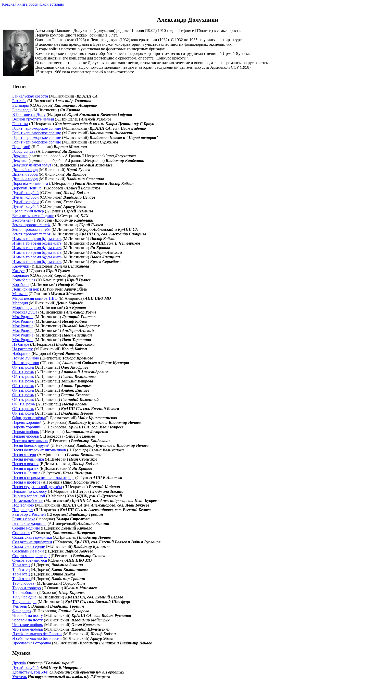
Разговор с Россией (29, 514)
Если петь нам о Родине (33, 215)
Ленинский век (25, 289)
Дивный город (25, 169)
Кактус (18, 271)
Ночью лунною (25, 358)
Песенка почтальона (30, 441)
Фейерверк (21, 611)
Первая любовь (25, 431)
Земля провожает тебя (31, 225)
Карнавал (20, 275)
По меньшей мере (27, 500)
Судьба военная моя (29, 560)
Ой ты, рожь (23, 367)
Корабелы (20, 284)
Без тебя (19, 101)
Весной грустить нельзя (33, 119)
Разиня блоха (23, 519)
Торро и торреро (26, 588)
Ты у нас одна (24, 597)
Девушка (20, 156)
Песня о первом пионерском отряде (43, 477)
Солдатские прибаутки (32, 542)
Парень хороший (27, 422)
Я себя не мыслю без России (37, 634)
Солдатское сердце (28, 546)
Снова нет (21, 533)
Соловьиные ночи (28, 551)
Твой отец (21, 565)
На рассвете (22, 349)
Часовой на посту (27, 615)
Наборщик (21, 353)
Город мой (21, 147)
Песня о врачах (25, 464)
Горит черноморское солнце (36, 128)
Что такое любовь (27, 624)
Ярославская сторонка (31, 643)
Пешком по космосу (29, 491)
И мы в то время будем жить (36, 238)
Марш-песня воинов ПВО (35, 298)
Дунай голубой (25, 192)
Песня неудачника (28, 459)
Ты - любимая (24, 592)
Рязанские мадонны (29, 523)
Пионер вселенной (28, 496)
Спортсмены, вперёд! (31, 556)
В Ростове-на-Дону (29, 114)
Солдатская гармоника (32, 537)
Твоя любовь (23, 583)
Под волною (23, 505)
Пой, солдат (22, 510)
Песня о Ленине (26, 473)
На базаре (20, 344)
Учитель (19, 606)
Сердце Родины (26, 528)
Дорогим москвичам (30, 183)
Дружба (19, 663)
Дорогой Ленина (27, 188)
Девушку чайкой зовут (31, 165)
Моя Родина (22, 317)
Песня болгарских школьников (39, 450)
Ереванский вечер (28, 211)
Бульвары (20, 105)
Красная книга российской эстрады (33, 4)
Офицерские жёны (28, 418)
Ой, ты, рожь (23, 404)
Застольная (21, 220)
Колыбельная (23, 280)
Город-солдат (23, 151)
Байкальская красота (30, 96)
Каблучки (20, 266)
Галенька (20, 124)
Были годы (21, 110)
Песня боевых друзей (30, 445)
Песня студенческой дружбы (37, 487)
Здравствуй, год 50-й (30, 672)
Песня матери (24, 454)
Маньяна (20, 294)
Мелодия (20, 303)
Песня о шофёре (26, 482)
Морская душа (24, 307)
